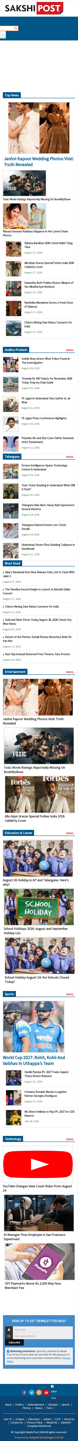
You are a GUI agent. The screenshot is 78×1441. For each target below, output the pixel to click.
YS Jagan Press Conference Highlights (44, 418)
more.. (70, 350)
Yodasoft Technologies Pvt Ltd (46, 1437)
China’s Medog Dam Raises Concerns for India (32, 606)
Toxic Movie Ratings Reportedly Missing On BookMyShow (36, 199)
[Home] (34, 8)
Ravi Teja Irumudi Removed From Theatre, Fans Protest (37, 654)
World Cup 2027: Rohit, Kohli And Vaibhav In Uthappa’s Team (34, 1060)
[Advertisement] (39, 67)
